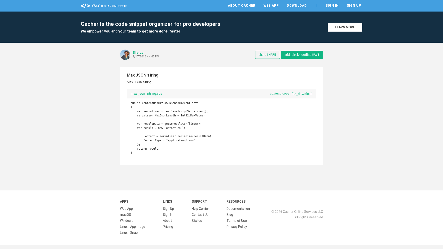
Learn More (345, 27)
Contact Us (200, 214)
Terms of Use (237, 220)
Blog (230, 214)
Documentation (238, 208)
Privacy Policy (237, 226)
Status (197, 220)
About (167, 220)
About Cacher (241, 5)
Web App (271, 5)
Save (301, 54)
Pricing (168, 226)
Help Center (200, 208)
